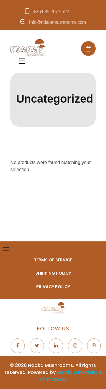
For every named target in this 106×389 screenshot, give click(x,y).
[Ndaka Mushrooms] (27, 47)
